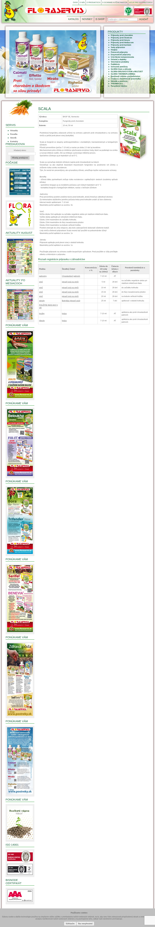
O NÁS (82, 2)
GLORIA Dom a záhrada (121, 69)
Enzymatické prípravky (121, 55)
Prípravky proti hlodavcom (122, 43)
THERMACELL (117, 84)
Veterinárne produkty (120, 62)
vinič (41, 282)
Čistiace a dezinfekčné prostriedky (126, 79)
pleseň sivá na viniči (70, 282)
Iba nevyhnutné (85, 923)
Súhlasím (70, 923)
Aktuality (14, 131)
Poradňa (13, 134)
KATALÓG (73, 19)
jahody (42, 301)
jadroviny (43, 276)
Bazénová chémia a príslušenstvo (125, 76)
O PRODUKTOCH (93, 2)
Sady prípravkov (118, 47)
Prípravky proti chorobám (122, 35)
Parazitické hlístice (119, 86)
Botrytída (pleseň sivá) (71, 301)
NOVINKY (87, 19)
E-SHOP (100, 19)
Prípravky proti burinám (121, 45)
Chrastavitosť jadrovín (71, 276)
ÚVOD (75, 2)
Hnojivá (114, 50)
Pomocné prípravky (119, 52)
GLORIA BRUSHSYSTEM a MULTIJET (127, 72)
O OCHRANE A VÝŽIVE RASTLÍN (114, 2)
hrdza (64, 314)
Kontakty (14, 141)
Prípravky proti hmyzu (120, 40)
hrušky (42, 314)
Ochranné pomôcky (119, 67)
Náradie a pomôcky (119, 81)
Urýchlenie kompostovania (122, 57)
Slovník (13, 138)
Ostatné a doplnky (118, 59)
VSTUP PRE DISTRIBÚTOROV (140, 2)
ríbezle (42, 321)
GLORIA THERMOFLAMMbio (123, 74)
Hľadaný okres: (20, 150)
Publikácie (115, 64)
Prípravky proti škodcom (121, 38)
